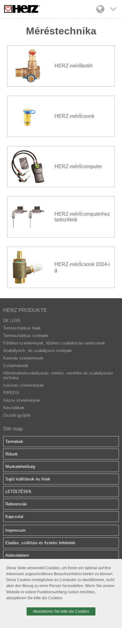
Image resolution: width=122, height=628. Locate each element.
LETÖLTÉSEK (18, 491)
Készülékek (13, 407)
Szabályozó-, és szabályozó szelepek (37, 350)
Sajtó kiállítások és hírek (27, 479)
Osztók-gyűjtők (17, 415)
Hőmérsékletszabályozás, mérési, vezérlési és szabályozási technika (58, 375)
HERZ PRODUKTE (25, 310)
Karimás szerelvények (23, 358)
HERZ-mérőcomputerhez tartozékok (82, 216)
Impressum (15, 530)
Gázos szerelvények (21, 400)
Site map (13, 428)
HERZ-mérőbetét (73, 65)
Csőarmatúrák (15, 365)
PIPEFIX (11, 392)
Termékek (14, 441)
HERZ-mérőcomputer (78, 166)
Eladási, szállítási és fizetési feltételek (40, 542)
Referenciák (16, 504)
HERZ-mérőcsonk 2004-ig (82, 267)
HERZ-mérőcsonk (74, 116)
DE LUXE (12, 320)
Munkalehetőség (20, 466)
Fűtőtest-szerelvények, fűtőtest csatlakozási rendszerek (54, 343)
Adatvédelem (17, 555)
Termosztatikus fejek (22, 328)
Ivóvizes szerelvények (23, 385)
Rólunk (11, 454)
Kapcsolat (14, 516)
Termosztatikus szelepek (25, 335)
